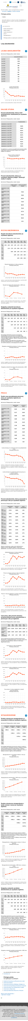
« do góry (8, 994)
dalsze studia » (7, 30)
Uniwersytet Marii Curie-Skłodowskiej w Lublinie (14, 987)
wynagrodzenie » (7, 35)
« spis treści (3, 994)
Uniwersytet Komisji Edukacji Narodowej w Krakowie (15, 985)
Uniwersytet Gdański (8, 982)
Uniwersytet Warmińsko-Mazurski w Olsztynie (13, 990)
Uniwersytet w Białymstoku (9, 988)
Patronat (24, 1005)
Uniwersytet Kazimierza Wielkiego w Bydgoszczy (14, 984)
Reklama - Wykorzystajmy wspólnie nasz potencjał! (9, 1005)
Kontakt (20, 1005)
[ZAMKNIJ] (14, 1017)
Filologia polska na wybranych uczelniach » (13, 37)
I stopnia (9, 11)
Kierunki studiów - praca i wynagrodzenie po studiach (12, 9)
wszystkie (4, 11)
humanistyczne (7, 973)
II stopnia (14, 11)
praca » (5, 33)
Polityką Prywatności (20, 1013)
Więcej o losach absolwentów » (7, 993)
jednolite (18, 11)
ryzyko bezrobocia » (8, 32)
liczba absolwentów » (8, 28)
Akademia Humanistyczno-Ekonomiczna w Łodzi (14, 981)
